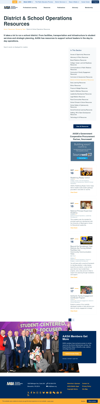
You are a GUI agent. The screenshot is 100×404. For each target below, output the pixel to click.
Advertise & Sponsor (73, 383)
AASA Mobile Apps (73, 386)
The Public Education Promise (44, 2)
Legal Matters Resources (77, 97)
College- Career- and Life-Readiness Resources (81, 64)
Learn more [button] (50, 401)
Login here (75, 358)
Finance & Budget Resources (78, 88)
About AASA (28, 2)
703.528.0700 (52, 383)
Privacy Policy (86, 386)
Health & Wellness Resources (79, 91)
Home (6, 29)
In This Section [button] (76, 50)
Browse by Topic (21, 29)
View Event (73, 192)
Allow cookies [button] (92, 401)
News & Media (73, 2)
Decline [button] (83, 401)
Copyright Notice (72, 389)
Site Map (85, 389)
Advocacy (75, 7)
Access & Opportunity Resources (80, 54)
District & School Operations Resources (82, 80)
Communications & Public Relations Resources (80, 68)
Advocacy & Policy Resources (79, 57)
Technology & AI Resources (78, 117)
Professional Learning (30, 7)
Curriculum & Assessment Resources (81, 77)
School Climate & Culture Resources (81, 102)
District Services (60, 2)
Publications (61, 7)
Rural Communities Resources (79, 99)
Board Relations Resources (78, 60)
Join (20, 2)
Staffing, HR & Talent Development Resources (80, 113)
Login (14, 2)
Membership (89, 7)
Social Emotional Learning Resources (81, 110)
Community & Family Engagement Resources (80, 73)
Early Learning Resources (78, 83)
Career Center (85, 2)
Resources (47, 7)
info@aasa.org (52, 386)
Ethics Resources (75, 85)
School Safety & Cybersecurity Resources (79, 106)
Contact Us (85, 383)
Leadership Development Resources (81, 94)
